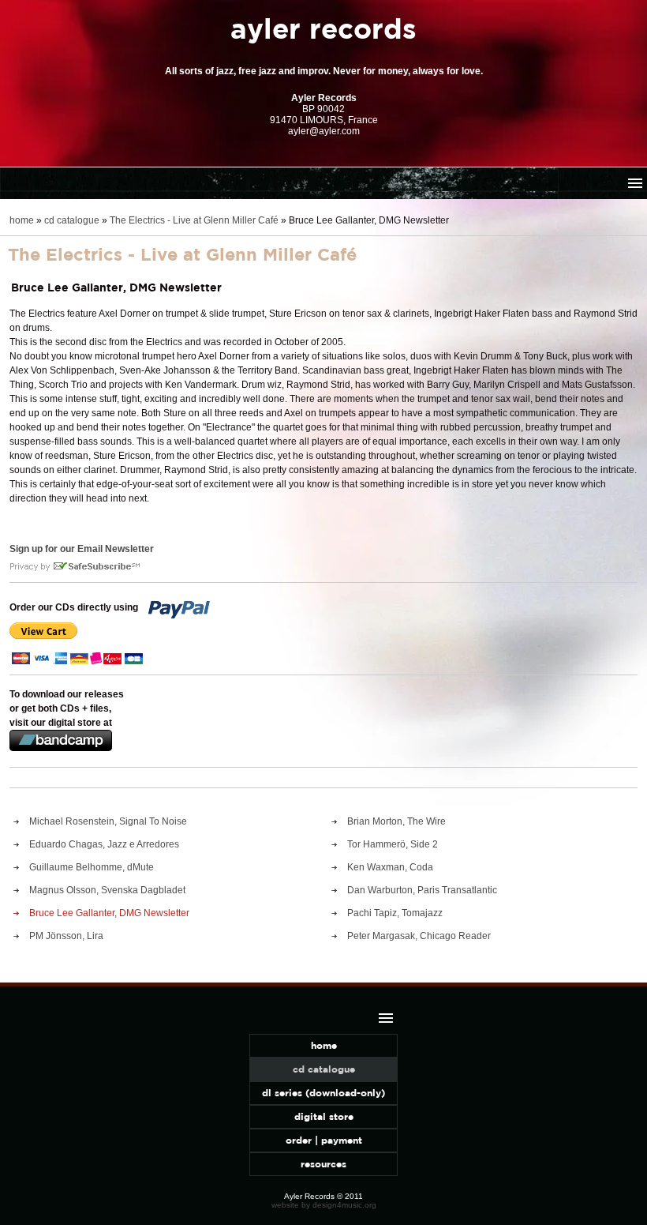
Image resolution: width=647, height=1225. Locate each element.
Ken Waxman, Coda (390, 867)
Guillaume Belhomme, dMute (91, 867)
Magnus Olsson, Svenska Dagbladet (107, 890)
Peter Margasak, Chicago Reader (419, 935)
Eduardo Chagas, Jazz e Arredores (104, 844)
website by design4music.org (323, 1205)
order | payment (324, 1140)
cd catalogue (71, 220)
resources (323, 1164)
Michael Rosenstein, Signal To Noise (108, 821)
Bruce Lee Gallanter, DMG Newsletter (109, 913)
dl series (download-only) (323, 1093)
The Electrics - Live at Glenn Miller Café (194, 220)
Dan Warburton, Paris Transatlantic (422, 890)
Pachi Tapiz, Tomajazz (395, 913)
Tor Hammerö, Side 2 (392, 844)
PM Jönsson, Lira (66, 935)
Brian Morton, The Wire (396, 821)
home (21, 220)
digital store (323, 1116)
